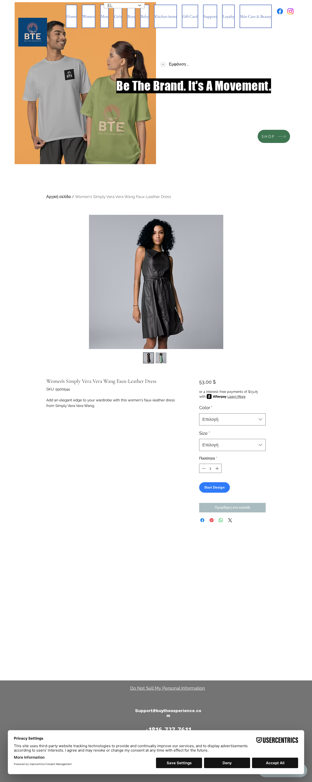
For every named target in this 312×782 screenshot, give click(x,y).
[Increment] (217, 468)
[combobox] (232, 419)
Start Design (214, 487)
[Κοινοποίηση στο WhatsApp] (221, 520)
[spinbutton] (210, 468)
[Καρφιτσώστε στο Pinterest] (211, 520)
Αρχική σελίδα (58, 196)
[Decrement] (203, 468)
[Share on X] (230, 520)
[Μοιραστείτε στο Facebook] (202, 520)
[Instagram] (290, 11)
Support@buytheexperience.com (168, 713)
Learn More (236, 396)
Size (204, 433)
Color (206, 407)
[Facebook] (280, 11)
